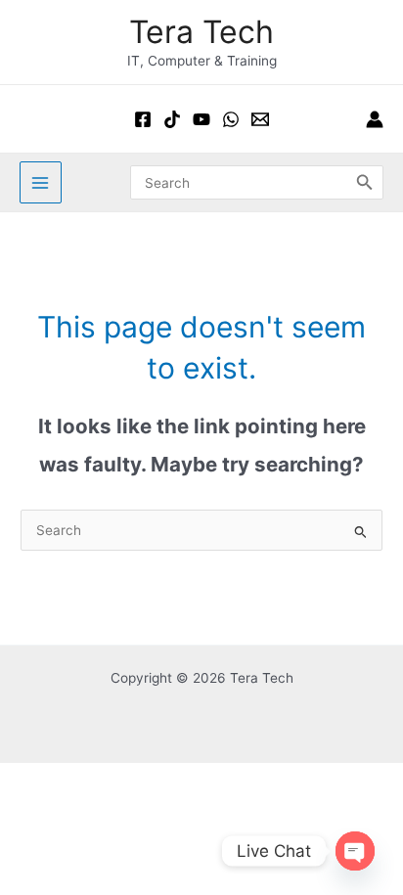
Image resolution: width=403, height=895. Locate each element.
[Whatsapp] (231, 119)
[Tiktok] (172, 119)
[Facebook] (143, 119)
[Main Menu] (41, 182)
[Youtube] (201, 119)
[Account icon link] (374, 119)
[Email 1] (260, 119)
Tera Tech (201, 32)
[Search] (365, 182)
